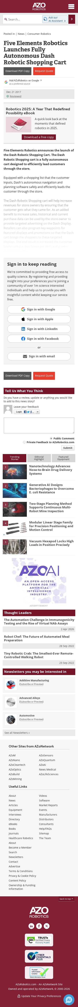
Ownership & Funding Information (22, 887)
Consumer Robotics (39, 33)
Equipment (15, 810)
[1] (15, 471)
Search (13, 852)
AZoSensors (46, 755)
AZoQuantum (47, 760)
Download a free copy (39, 137)
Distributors (46, 819)
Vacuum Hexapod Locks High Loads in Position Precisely (51, 543)
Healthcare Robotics (21, 838)
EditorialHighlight (39, 458)
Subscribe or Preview (31, 684)
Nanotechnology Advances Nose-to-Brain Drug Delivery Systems (50, 470)
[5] (15, 546)
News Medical (47, 769)
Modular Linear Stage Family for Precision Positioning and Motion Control (51, 526)
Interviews (15, 814)
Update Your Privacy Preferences (41, 996)
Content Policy (17, 880)
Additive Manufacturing (34, 680)
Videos (43, 795)
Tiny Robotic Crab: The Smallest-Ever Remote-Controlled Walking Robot (38, 655)
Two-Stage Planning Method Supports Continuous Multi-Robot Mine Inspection (50, 507)
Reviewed (15, 96)
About (12, 795)
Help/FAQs (45, 828)
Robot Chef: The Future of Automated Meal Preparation (36, 638)
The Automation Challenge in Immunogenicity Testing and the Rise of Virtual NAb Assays (39, 621)
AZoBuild (14, 774)
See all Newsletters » (17, 732)
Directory (14, 819)
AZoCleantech (17, 764)
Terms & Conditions (21, 871)
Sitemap (44, 833)
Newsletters (16, 857)
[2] (15, 490)
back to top (65, 898)
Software (44, 800)
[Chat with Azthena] (68, 999)
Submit (67, 448)
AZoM (12, 755)
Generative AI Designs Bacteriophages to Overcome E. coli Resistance (51, 488)
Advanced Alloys (29, 698)
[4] (15, 527)
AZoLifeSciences (48, 774)
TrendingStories (14, 458)
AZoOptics (15, 769)
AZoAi (42, 764)
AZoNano (14, 760)
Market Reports (48, 805)
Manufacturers (48, 814)
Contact (13, 861)
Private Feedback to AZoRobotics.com (50, 442)
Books (12, 828)
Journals (14, 833)
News (21, 33)
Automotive (26, 715)
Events (43, 810)
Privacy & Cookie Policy (22, 876)
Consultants (46, 824)
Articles (13, 805)
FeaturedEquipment (63, 458)
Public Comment (64, 438)
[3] (15, 509)
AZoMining (15, 779)
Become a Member (20, 847)
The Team (45, 838)
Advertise (14, 866)
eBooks (13, 824)
